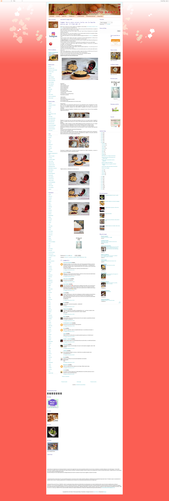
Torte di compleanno (52, 96)
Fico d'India (51, 248)
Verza (50, 350)
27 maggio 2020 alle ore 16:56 (68, 314)
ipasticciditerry (66, 284)
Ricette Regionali (52, 173)
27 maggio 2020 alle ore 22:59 (68, 342)
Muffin (50, 87)
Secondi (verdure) (52, 128)
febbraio (103, 173)
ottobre (103, 146)
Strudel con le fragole (105, 168)
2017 (102, 179)
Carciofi (50, 220)
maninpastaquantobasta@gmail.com (108, 487)
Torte (85, 257)
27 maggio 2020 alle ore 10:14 (68, 270)
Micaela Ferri (65, 364)
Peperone (50, 299)
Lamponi (77, 257)
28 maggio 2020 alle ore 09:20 (68, 354)
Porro (50, 320)
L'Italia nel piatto (51, 156)
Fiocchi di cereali (52, 252)
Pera (49, 301)
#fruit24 (50, 137)
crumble (50, 367)
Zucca (50, 355)
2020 (102, 142)
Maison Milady (103, 273)
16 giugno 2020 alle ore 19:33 (68, 374)
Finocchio (50, 250)
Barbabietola (51, 215)
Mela (49, 278)
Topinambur (51, 341)
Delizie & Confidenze (105, 254)
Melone (50, 283)
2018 (102, 178)
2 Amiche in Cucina (104, 240)
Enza (64, 302)
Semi (49, 332)
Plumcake (50, 89)
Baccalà (50, 212)
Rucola (50, 329)
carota (50, 364)
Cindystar (65, 350)
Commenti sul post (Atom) (80, 384)
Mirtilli (81, 257)
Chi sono (58, 16)
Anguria (50, 201)
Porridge (50, 318)
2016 (102, 181)
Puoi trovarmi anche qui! (90, 16)
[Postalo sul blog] (76, 255)
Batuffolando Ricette (105, 281)
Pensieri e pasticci (104, 236)
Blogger (104, 491)
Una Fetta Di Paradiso (67, 262)
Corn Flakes (51, 231)
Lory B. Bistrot (104, 264)
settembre (104, 148)
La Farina (50, 157)
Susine (50, 339)
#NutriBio (50, 135)
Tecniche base (51, 178)
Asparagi (50, 206)
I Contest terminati (80, 16)
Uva (49, 346)
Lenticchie (50, 269)
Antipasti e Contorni (52, 105)
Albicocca (50, 196)
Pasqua (50, 112)
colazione (70, 257)
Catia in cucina (104, 259)
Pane (49, 110)
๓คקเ (64, 292)
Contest (50, 146)
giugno (103, 152)
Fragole (50, 257)
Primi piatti (50, 116)
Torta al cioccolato (108, 213)
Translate (108, 24)
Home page (52, 16)
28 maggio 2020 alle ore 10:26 (68, 362)
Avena (50, 208)
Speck (50, 336)
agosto (103, 149)
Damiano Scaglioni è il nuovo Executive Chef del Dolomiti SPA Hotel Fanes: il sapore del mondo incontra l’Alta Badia (112, 247)
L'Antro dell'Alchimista (105, 290)
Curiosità (50, 148)
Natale (50, 108)
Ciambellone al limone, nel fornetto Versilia (107, 300)
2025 (102, 134)
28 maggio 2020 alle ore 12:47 (68, 367)
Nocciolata (50, 171)
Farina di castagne (52, 241)
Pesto (50, 304)
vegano (50, 189)
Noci (49, 294)
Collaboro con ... (72, 16)
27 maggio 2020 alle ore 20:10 (68, 331)
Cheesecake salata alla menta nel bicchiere (109, 166)
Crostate (74, 257)
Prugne (50, 322)
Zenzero (50, 353)
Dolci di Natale (51, 82)
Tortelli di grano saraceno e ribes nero (112, 207)
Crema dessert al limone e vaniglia (106, 237)
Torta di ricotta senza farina (110, 265)
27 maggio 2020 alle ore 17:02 (68, 320)
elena (64, 370)
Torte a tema (51, 94)
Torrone (50, 343)
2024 (102, 136)
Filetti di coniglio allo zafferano (107, 162)
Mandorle (50, 276)
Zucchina (50, 357)
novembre (104, 145)
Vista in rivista (51, 180)
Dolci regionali (51, 84)
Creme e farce (51, 71)
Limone (50, 271)
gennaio (103, 174)
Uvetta (50, 348)
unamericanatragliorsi (105, 299)
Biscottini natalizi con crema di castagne (112, 201)
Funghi (50, 259)
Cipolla (50, 227)
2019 (102, 176)
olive (49, 371)
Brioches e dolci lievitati (53, 70)
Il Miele (50, 262)
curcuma (50, 369)
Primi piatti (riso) (51, 121)
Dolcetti (50, 75)
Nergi (50, 290)
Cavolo (50, 222)
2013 (102, 185)
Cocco (50, 229)
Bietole (50, 217)
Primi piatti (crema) (52, 118)
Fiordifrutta (50, 151)
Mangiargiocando (52, 166)
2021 (102, 140)
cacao (50, 358)
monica (64, 333)
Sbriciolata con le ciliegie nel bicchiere (108, 155)
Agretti (50, 194)
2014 (102, 184)
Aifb (49, 139)
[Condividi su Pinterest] (80, 255)
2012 (102, 187)
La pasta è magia (52, 159)
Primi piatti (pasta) (52, 120)
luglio (103, 151)
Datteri (50, 236)
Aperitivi (50, 106)
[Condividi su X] (77, 255)
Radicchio (50, 325)
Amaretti (50, 198)
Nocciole (50, 292)
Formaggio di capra (52, 255)
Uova (49, 344)
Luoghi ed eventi (52, 164)
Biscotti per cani (51, 68)
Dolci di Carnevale (52, 80)
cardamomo (51, 362)
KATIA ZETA (65, 344)
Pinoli (50, 306)
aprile (103, 169)
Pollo (49, 313)
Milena (64, 316)
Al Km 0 (50, 141)
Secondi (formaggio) (52, 125)
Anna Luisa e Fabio (67, 278)
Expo (49, 149)
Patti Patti (65, 272)
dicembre (103, 143)
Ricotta (50, 327)
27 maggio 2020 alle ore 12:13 (68, 276)
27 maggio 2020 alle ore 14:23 (68, 290)
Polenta (50, 311)
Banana (50, 213)
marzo (103, 171)
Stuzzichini (50, 130)
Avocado (50, 210)
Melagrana (50, 280)
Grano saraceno (51, 261)
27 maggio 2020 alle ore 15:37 (68, 306)
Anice (50, 203)
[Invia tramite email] (75, 255)
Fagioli (50, 238)
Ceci (49, 224)
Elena (64, 328)
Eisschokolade (108, 291)
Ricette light (51, 175)
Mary (64, 357)
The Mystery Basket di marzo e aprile (111, 195)
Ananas (50, 199)
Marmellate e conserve (53, 168)
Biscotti (50, 66)
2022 (102, 139)
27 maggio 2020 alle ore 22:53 (68, 336)
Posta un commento (65, 376)
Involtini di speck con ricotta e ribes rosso (112, 225)
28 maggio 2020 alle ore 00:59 (68, 348)
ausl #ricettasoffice (52, 182)
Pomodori (50, 315)
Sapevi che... (64, 16)
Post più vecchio (93, 381)
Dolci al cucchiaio (52, 78)
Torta (49, 92)
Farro (49, 243)
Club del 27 (66, 257)
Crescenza (50, 234)
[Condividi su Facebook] (79, 255)
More (83, 257)
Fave (49, 245)
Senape (50, 334)
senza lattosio (51, 187)
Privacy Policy (100, 16)
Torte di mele (51, 98)
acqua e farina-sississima (106, 245)
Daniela (67, 255)
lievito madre (51, 185)
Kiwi (49, 264)
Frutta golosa (51, 85)
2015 (102, 182)
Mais (49, 273)
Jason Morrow (96, 491)
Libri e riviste (51, 161)
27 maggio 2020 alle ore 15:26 (68, 300)
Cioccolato (50, 226)
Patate (50, 297)
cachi (49, 360)
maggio (103, 154)
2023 (102, 137)
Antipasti (50, 103)
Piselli (50, 308)
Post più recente (64, 381)
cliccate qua (91, 35)
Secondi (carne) (51, 123)
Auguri (50, 142)
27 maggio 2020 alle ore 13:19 (68, 281)
